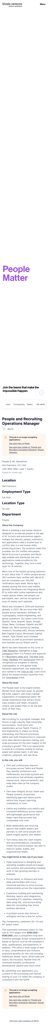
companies (18, 404)
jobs (7, 404)
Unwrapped (12, 677)
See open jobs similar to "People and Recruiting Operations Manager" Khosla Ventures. (26, 450)
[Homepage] (12, 4)
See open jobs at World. (19, 443)
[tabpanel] (24, 752)
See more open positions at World (24, 1021)
